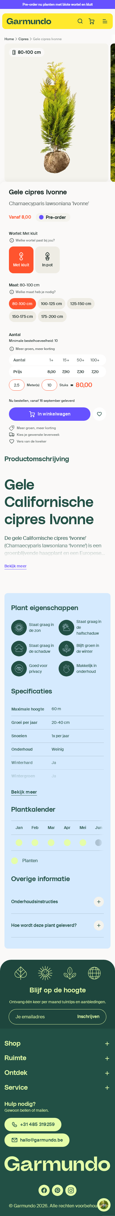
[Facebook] (44, 1190)
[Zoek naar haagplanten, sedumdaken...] (80, 21)
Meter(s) (33, 385)
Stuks (63, 385)
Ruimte (15, 1058)
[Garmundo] (29, 21)
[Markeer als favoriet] (99, 414)
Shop (12, 1043)
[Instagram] (70, 1190)
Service (16, 1087)
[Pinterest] (57, 1190)
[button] (105, 21)
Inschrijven (88, 1016)
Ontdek (15, 1073)
